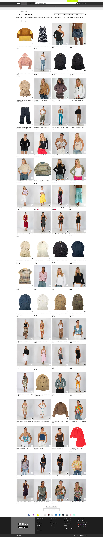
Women (21, 11)
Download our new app (72, 0)
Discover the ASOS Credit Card (68, 528)
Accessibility (84, 535)
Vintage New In (57, 14)
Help (37, 520)
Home (17, 11)
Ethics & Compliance (40, 531)
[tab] (18, 6)
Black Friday (65, 525)
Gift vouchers (66, 522)
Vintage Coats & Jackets (66, 14)
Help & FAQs (81, 0)
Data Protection (39, 530)
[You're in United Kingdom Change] (85, 1)
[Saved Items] (82, 3)
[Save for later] (32, 43)
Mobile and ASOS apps (67, 520)
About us (51, 520)
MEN (30, 3)
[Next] (85, 14)
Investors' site (52, 525)
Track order (38, 522)
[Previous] (53, 14)
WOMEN (24, 3)
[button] (78, 524)
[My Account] (79, 3)
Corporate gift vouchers (67, 523)
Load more (51, 509)
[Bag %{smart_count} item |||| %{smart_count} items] (85, 3)
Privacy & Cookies (76, 535)
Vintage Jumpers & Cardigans (78, 14)
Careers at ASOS (52, 522)
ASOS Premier (39, 525)
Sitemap (38, 528)
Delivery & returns (39, 523)
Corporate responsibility (54, 523)
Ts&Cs (81, 535)
